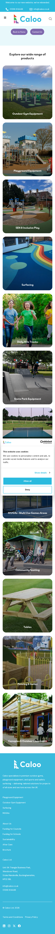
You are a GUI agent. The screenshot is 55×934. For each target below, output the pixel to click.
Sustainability (9, 839)
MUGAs (6, 813)
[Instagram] (9, 925)
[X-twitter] (14, 925)
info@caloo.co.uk (10, 886)
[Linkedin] (4, 925)
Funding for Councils (12, 829)
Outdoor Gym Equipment (14, 802)
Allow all (27, 481)
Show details (41, 473)
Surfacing (7, 808)
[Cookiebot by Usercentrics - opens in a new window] (40, 442)
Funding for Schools (12, 834)
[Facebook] (19, 925)
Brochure (7, 850)
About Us (7, 823)
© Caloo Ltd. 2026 (11, 907)
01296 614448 (9, 890)
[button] (5, 17)
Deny (27, 489)
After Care (7, 844)
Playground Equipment (13, 797)
